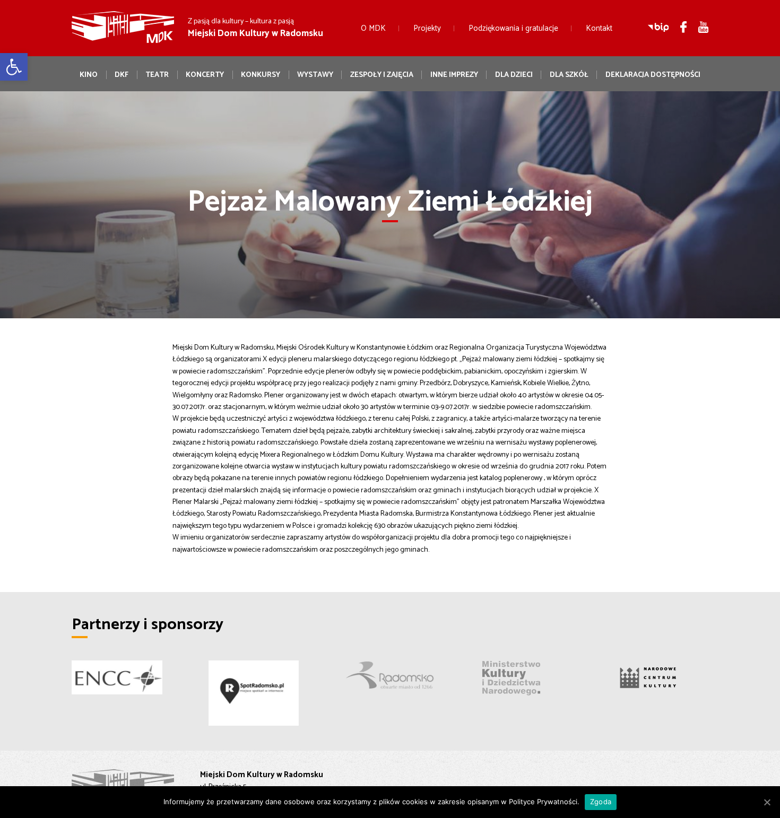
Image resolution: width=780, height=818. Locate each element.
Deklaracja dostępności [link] (652, 75)
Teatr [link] (157, 75)
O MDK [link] (373, 28)
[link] (14, 67)
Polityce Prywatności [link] (543, 801)
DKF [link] (121, 75)
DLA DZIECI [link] (514, 75)
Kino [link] (89, 75)
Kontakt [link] (599, 28)
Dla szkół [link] (569, 75)
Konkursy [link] (260, 75)
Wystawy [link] (315, 75)
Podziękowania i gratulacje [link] (513, 28)
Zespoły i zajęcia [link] (381, 75)
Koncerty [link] (205, 75)
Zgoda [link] (600, 801)
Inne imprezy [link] (454, 75)
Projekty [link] (427, 28)
